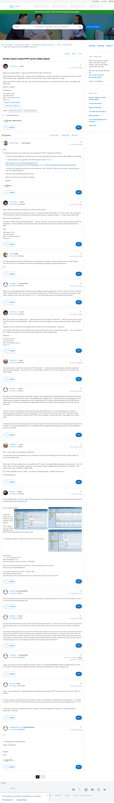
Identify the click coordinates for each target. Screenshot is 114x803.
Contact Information (95, 103)
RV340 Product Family (15, 111)
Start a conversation (93, 26)
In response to (18, 204)
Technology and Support (22, 44)
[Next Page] (43, 776)
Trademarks (67, 795)
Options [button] (109, 45)
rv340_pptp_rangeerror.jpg (12, 120)
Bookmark (92, 45)
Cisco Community (6, 44)
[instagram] (98, 789)
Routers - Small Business (64, 44)
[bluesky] (104, 789)
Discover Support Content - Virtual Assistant (97, 98)
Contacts (12, 788)
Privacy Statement (7, 800)
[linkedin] (86, 789)
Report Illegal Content (86, 795)
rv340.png (7, 185)
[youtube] (92, 789)
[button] (5, 128)
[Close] (47, 795)
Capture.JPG (8, 760)
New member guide (95, 77)
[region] (24, 798)
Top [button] (4, 783)
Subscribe (101, 45)
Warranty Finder (94, 116)
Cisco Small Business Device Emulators (98, 121)
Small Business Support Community (43, 44)
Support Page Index (95, 107)
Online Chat (93, 126)
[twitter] (80, 789)
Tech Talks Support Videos (97, 112)
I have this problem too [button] (12, 105)
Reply (78, 127)
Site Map (75, 795)
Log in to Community (95, 81)
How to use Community (96, 75)
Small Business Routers (30, 111)
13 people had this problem (11, 102)
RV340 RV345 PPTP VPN (12, 115)
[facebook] (73, 789)
